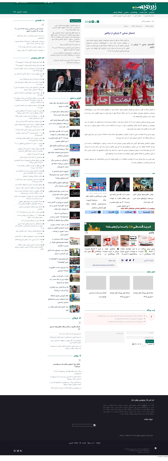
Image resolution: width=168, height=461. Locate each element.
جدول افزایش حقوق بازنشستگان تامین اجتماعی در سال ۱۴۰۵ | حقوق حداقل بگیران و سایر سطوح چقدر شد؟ (66, 28)
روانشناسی (133, 12)
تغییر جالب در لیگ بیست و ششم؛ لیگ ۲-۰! (30, 212)
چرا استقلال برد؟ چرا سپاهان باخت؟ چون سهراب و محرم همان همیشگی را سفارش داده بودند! (29, 226)
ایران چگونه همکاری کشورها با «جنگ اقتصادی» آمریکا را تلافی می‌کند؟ (28, 161)
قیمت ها (82, 442)
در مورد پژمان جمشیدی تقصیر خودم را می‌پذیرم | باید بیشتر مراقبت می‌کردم (65, 347)
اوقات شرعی (73, 442)
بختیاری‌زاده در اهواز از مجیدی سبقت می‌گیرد (29, 188)
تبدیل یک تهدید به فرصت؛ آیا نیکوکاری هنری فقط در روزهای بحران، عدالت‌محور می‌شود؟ (29, 112)
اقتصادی (38, 20)
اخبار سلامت (143, 12)
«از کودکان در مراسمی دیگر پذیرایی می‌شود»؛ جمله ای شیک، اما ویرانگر (59, 163)
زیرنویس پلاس (145, 21)
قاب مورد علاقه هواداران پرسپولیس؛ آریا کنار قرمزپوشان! (67, 372)
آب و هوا (91, 442)
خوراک (98, 442)
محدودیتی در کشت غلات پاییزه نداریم (31, 157)
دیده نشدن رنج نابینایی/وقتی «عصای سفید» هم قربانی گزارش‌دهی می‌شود (58, 194)
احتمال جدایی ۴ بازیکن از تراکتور (120, 33)
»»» (153, 173)
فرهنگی (75, 318)
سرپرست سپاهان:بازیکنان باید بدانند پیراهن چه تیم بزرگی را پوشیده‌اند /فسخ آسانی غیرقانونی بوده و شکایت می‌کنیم (29, 100)
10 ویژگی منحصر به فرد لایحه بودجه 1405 (30, 47)
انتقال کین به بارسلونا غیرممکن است (32, 221)
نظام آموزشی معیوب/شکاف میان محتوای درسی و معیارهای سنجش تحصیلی (58, 299)
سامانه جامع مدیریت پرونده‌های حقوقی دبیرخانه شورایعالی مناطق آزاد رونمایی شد (30, 203)
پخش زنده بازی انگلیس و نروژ (69, 45)
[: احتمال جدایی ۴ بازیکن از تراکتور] (86, 22)
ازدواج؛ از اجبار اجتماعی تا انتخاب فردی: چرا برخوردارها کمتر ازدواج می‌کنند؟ (59, 174)
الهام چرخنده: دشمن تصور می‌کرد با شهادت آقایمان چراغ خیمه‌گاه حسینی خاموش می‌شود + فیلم (29, 247)
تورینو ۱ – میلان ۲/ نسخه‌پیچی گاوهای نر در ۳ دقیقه (29, 144)
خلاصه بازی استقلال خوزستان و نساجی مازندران (31, 208)
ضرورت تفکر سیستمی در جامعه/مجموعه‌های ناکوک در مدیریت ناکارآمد (59, 242)
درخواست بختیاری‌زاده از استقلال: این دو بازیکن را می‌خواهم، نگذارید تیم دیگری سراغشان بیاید (65, 55)
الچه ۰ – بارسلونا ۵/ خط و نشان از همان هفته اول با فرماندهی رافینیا (29, 117)
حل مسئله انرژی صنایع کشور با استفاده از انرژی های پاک (29, 94)
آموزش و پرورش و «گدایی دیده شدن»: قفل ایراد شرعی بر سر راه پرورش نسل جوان (58, 205)
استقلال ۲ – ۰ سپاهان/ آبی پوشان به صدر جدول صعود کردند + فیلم (30, 216)
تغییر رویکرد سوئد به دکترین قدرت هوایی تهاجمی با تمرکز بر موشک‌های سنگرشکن (30, 150)
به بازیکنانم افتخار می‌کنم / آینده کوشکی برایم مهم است (29, 232)
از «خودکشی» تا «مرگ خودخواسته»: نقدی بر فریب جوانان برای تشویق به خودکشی (58, 216)
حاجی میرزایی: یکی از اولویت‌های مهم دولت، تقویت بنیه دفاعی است (29, 139)
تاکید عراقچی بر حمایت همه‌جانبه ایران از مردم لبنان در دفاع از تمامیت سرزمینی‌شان (29, 192)
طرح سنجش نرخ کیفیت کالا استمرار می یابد (29, 121)
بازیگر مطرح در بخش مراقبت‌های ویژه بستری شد (65, 327)
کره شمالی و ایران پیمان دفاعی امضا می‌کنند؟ (29, 130)
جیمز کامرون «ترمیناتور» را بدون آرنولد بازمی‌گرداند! (64, 337)
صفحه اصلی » (137, 16)
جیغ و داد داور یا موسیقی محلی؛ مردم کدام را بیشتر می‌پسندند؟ (29, 180)
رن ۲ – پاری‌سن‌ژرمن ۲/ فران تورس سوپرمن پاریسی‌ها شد (29, 134)
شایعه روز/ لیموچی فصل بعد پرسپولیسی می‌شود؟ (66, 365)
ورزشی (76, 355)
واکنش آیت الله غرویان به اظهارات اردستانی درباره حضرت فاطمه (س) (66, 342)
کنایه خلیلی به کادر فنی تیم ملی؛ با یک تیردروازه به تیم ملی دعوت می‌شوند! (65, 378)
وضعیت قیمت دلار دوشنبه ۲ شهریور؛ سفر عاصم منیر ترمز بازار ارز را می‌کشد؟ (29, 197)
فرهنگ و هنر (117, 12)
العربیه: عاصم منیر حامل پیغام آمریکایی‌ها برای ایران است (29, 83)
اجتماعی (151, 12)
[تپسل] (85, 223)
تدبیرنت (140, 452)
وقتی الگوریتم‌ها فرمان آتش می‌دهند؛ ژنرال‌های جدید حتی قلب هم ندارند (143, 198)
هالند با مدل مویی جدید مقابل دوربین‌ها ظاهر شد (29, 241)
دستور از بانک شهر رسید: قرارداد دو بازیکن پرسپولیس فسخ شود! (67, 61)
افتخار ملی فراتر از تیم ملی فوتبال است (31, 79)
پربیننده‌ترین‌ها (75, 21)
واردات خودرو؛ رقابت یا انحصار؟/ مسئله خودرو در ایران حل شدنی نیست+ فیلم (29, 42)
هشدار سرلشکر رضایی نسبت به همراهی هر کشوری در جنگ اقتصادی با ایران (29, 172)
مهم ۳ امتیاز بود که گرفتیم (35, 154)
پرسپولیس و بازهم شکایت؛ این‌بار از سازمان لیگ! (65, 388)
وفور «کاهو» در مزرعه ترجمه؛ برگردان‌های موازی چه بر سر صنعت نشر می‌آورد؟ (29, 125)
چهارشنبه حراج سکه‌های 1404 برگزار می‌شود (30, 50)
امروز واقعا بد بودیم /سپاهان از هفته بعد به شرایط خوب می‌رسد (30, 167)
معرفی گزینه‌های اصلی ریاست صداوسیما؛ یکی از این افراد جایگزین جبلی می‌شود (28, 88)
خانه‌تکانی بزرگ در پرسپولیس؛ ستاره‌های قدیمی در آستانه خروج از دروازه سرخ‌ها (65, 383)
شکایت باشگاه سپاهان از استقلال (33, 176)
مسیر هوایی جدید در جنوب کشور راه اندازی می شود (28, 75)
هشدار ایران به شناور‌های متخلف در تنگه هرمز (29, 236)
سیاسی (126, 12)
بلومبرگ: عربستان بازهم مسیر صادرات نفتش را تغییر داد (29, 106)
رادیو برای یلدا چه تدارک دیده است (69, 334)
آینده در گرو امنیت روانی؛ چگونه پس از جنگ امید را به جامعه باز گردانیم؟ (59, 279)
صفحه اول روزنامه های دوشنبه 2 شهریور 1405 (29, 62)
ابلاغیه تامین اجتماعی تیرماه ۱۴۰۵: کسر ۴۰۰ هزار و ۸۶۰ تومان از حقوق (66, 49)
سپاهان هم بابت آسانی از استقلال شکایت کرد (29, 185)
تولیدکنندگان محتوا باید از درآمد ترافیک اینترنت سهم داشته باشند (28, 70)
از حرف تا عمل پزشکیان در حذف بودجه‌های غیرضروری (30, 37)
